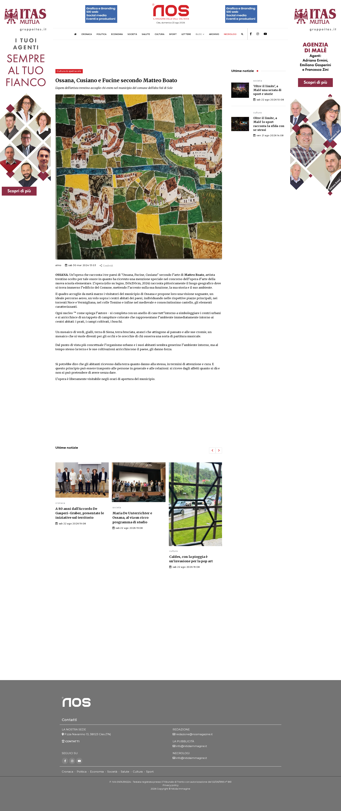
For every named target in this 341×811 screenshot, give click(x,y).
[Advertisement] (138, 414)
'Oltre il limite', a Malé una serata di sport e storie (267, 90)
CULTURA (159, 34)
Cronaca (67, 771)
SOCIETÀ (132, 34)
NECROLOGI (230, 34)
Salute (125, 771)
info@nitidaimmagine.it (191, 746)
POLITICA (101, 34)
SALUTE (146, 34)
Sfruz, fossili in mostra (188, 520)
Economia (97, 771)
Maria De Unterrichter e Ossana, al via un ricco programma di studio (75, 517)
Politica (81, 771)
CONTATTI (71, 741)
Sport (150, 771)
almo (58, 265)
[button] (212, 450)
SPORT (173, 34)
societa (59, 507)
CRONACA (86, 34)
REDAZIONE (181, 729)
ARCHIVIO (214, 34)
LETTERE (186, 34)
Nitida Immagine (180, 788)
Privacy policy (170, 785)
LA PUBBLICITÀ (183, 741)
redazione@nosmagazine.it (194, 734)
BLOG (199, 34)
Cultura (138, 771)
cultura (116, 551)
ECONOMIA (117, 34)
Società (112, 771)
